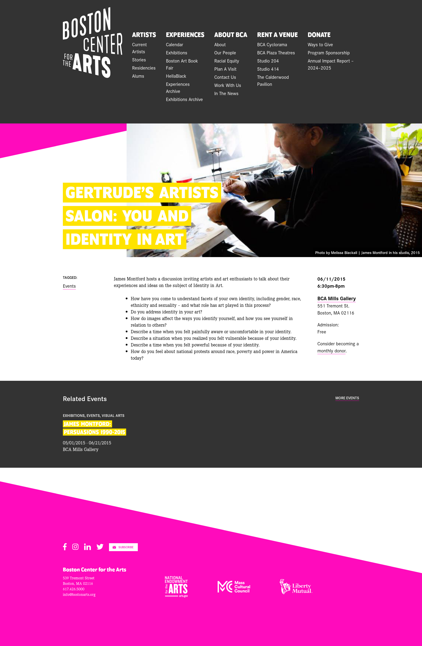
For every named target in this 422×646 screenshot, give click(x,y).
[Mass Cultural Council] (233, 591)
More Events (347, 398)
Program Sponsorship (329, 52)
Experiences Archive (178, 87)
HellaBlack (176, 75)
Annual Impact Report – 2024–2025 (331, 64)
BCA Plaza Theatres (276, 52)
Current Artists (139, 48)
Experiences (185, 35)
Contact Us (225, 76)
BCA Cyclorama (272, 44)
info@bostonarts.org (79, 594)
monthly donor (331, 350)
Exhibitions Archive (184, 99)
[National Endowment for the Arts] (176, 596)
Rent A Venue (277, 35)
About (220, 44)
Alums (138, 75)
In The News (226, 93)
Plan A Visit (225, 68)
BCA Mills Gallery (336, 298)
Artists (144, 35)
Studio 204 (268, 60)
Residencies (144, 67)
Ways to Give (320, 44)
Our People (225, 52)
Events (69, 285)
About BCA (230, 35)
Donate (319, 35)
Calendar (174, 44)
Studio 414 (268, 68)
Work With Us (227, 84)
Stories (139, 59)
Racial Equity (226, 60)
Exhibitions (176, 52)
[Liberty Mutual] (296, 592)
